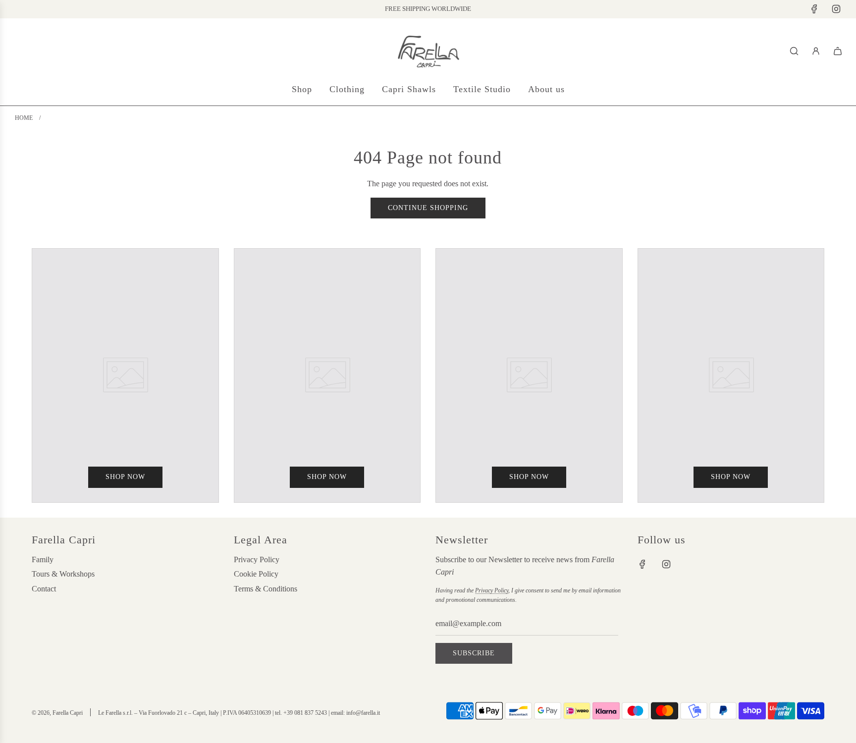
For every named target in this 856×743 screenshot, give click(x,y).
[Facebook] (814, 9)
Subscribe (474, 653)
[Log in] (816, 51)
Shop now (125, 476)
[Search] (794, 51)
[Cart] (838, 51)
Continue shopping (428, 208)
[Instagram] (836, 9)
